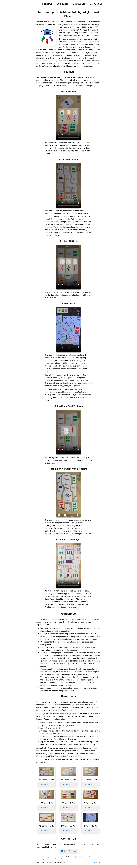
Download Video (47, 784)
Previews (47, 3)
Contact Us (96, 3)
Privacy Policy (98, 862)
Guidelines (62, 3)
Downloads (79, 3)
